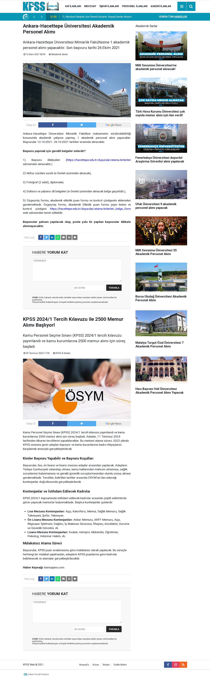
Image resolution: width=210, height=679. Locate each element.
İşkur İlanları (109, 6)
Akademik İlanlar (59, 54)
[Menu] (182, 6)
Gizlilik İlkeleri (120, 664)
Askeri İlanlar (161, 6)
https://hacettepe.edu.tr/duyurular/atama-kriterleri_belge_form (90, 209)
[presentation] (34, 17)
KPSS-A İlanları (62, 353)
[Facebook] (40, 237)
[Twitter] (46, 237)
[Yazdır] (69, 237)
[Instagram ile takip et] (175, 665)
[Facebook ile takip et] (52, 125)
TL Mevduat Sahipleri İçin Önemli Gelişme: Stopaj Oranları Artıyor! (97, 16)
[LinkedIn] (52, 237)
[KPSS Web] (41, 6)
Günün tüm (173, 16)
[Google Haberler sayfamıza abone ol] (113, 125)
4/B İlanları (73, 6)
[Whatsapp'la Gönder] (57, 237)
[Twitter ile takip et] (81, 125)
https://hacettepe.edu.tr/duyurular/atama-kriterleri (99, 160)
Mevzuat (90, 6)
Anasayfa (84, 664)
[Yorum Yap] (74, 237)
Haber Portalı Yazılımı (38, 674)
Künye (96, 664)
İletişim (106, 664)
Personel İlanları (135, 6)
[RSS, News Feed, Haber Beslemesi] (183, 665)
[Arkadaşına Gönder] (63, 237)
